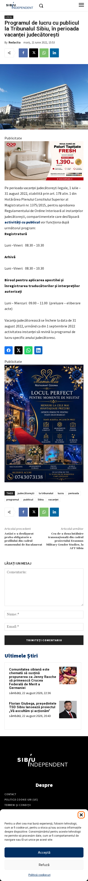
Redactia (15, 42)
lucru (61, 493)
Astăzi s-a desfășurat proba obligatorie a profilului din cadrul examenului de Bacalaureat (23, 539)
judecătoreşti (26, 493)
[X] (33, 52)
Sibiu (41, 499)
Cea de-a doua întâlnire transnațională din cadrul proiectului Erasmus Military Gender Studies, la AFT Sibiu (64, 541)
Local (8, 17)
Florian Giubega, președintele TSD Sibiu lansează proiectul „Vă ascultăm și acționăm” (32, 707)
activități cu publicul (22, 222)
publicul (28, 499)
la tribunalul (46, 493)
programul (12, 499)
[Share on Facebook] (9, 350)
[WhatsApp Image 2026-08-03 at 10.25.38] (44, 160)
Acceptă (44, 853)
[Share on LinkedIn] (38, 350)
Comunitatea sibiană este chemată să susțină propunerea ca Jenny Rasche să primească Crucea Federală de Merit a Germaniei (32, 678)
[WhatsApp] (44, 52)
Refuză (44, 865)
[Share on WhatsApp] (28, 350)
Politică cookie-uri (39, 875)
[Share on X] (18, 350)
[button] (81, 815)
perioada (73, 493)
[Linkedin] (54, 52)
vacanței (53, 499)
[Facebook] (23, 52)
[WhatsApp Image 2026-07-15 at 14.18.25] (44, 423)
